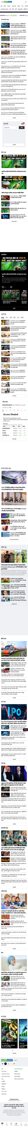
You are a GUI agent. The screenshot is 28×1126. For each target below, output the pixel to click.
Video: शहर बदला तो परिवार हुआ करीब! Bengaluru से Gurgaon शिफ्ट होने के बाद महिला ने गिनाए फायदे (18, 599)
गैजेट (13, 9)
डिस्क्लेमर (21, 1104)
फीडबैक (17, 1104)
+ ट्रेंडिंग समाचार (14, 604)
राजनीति (3, 1081)
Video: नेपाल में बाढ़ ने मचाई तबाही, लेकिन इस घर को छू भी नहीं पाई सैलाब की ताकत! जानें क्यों (18, 586)
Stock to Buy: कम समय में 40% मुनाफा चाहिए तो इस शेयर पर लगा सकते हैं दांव (14, 62)
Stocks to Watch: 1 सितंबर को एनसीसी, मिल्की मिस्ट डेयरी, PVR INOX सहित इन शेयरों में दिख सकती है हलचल (18, 25)
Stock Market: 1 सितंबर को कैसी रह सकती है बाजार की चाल (18, 196)
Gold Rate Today (5, 1074)
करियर (18, 1106)
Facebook (2, 1063)
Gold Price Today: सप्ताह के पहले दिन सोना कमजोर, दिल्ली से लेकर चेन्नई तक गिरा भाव (18, 377)
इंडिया (19, 6)
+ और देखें (14, 144)
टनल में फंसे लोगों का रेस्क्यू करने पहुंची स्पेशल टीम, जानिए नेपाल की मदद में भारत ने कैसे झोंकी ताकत (13, 85)
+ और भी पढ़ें (14, 395)
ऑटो (16, 9)
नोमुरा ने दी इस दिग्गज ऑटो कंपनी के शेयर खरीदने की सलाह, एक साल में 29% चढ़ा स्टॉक (18, 38)
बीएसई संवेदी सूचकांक (7, 405)
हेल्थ (2, 952)
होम (1, 6)
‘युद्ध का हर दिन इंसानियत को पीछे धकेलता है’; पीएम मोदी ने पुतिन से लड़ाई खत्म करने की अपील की (13, 71)
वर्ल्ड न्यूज (3, 763)
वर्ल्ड (10, 9)
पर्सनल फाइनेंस (17, 1076)
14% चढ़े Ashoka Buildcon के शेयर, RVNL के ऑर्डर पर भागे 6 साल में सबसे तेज (14, 99)
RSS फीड (14, 1108)
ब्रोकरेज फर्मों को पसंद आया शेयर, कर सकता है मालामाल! (18, 209)
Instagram (8, 1063)
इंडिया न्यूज (3, 638)
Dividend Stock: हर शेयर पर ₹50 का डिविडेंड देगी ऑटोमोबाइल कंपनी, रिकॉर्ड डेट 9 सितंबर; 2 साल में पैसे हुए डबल (13, 76)
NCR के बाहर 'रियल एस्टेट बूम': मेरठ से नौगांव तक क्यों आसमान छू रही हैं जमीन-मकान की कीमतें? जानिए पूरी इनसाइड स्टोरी (18, 52)
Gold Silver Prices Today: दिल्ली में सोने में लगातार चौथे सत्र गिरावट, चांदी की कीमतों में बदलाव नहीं (18, 32)
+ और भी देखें (14, 439)
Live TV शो (4, 1091)
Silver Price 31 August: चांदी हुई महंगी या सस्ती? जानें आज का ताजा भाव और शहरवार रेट (17, 371)
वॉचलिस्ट (3, 1089)
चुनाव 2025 (4, 1094)
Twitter (5, 1063)
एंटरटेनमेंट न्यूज (4, 828)
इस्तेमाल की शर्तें (13, 1106)
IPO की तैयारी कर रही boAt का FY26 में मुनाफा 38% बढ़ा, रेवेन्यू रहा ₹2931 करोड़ (18, 528)
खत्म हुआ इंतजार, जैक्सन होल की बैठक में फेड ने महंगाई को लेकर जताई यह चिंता (18, 522)
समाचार (8, 6)
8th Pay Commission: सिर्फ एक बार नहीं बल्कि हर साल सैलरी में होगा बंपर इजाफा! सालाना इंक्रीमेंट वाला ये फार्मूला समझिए (18, 366)
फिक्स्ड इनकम (17, 1074)
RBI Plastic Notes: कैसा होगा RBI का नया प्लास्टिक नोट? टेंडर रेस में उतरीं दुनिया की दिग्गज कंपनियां (18, 353)
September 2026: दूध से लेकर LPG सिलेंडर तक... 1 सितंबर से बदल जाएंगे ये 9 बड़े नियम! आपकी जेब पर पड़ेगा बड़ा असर (18, 359)
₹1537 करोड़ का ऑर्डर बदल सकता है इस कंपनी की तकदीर (18, 202)
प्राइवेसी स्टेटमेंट (7, 1106)
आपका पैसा (14, 6)
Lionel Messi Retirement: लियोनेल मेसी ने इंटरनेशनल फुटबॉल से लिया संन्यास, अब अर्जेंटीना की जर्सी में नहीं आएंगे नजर (18, 45)
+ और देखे (14, 117)
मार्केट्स (3, 1086)
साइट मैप (22, 1106)
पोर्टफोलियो (4, 1084)
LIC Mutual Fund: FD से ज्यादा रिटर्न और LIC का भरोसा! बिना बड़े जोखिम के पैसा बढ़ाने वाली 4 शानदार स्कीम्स (18, 347)
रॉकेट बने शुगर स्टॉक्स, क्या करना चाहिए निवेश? (13, 192)
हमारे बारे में (6, 1104)
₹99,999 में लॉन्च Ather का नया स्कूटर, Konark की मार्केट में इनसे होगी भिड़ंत (14, 510)
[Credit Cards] (25, 730)
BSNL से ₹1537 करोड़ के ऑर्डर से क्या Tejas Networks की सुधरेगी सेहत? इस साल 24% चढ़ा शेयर (13, 90)
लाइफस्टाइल (20, 9)
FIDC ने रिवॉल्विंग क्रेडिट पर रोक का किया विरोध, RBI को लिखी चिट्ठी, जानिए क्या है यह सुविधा (13, 94)
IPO (22, 6)
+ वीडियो (14, 308)
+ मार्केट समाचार (14, 221)
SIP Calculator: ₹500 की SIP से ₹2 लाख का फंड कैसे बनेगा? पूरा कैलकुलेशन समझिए (18, 383)
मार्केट (5, 6)
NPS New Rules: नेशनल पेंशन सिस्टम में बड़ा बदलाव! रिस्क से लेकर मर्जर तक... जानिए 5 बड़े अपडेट (18, 341)
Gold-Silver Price (4, 9)
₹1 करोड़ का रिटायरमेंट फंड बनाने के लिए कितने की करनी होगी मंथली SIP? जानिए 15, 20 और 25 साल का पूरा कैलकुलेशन (18, 335)
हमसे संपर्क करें (12, 1104)
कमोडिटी (16, 1071)
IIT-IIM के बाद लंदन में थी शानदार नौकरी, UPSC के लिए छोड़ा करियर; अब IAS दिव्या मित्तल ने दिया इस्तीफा (18, 592)
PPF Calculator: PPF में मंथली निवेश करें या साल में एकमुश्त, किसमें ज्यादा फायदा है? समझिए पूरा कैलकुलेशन (18, 390)
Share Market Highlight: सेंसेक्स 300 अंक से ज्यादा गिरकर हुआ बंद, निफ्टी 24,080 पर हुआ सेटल (12, 108)
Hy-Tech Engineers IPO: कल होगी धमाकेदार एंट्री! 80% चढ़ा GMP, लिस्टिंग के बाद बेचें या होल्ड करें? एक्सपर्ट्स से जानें (18, 216)
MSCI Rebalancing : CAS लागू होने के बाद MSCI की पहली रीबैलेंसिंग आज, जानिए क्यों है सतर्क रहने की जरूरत (13, 67)
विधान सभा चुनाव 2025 (18, 1079)
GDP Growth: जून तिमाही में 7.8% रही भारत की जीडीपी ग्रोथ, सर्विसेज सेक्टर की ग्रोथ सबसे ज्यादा (13, 57)
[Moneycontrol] (8, 1)
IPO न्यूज (3, 701)
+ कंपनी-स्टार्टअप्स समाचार (14, 539)
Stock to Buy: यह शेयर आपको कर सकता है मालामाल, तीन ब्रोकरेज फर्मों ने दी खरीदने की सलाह (12, 104)
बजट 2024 (4, 1071)
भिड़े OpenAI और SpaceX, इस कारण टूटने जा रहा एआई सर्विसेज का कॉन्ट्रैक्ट (17, 515)
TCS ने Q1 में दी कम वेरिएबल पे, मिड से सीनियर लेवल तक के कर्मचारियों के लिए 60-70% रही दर (18, 534)
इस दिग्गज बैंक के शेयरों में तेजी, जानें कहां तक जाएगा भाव (14, 172)
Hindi (15, 1060)
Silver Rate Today (6, 1076)
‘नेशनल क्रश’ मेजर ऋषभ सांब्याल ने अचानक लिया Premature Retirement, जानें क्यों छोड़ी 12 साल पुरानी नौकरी (14, 567)
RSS (11, 1063)
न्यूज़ (2, 1079)
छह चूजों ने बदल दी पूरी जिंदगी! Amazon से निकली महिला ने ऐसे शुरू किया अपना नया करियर (18, 580)
